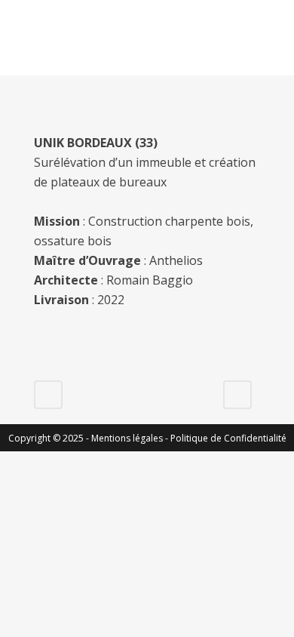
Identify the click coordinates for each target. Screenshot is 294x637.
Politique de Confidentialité (228, 438)
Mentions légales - (130, 438)
